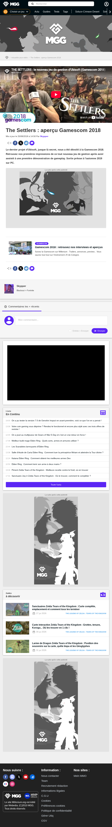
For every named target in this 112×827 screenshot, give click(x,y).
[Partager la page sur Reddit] (26, 143)
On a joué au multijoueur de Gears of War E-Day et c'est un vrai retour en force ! (49, 435)
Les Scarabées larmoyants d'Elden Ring (30, 446)
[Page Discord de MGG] (12, 777)
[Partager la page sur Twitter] (20, 143)
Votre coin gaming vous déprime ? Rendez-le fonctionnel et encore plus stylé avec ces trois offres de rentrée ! (58, 427)
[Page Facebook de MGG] (5, 777)
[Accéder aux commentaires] (31, 143)
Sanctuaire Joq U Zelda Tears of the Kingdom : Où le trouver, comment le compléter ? (51, 476)
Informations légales (53, 790)
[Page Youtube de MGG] (25, 777)
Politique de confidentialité (56, 810)
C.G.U (45, 795)
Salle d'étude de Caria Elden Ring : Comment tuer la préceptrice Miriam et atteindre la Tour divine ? (57, 452)
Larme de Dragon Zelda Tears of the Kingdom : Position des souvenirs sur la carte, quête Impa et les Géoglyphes (65, 644)
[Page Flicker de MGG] (5, 784)
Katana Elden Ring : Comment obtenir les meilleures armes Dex (41, 458)
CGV (44, 820)
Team (44, 780)
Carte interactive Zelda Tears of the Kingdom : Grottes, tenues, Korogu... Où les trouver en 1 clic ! (66, 626)
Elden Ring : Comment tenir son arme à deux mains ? (36, 464)
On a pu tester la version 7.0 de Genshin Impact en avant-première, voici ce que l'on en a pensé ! (57, 420)
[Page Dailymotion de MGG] (32, 777)
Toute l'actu (56, 484)
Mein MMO (80, 775)
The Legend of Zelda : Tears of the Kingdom (86, 613)
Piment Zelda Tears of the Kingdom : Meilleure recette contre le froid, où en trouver (50, 470)
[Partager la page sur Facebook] (15, 143)
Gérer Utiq (47, 815)
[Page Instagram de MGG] (12, 784)
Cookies (46, 800)
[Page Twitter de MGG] (19, 777)
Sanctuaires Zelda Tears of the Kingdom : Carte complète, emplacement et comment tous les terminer (64, 608)
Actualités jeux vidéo (19, 58)
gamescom (42, 243)
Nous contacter (50, 775)
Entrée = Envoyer (81, 331)
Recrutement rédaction (54, 785)
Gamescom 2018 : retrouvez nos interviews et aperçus (69, 247)
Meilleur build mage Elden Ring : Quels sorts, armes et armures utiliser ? (45, 441)
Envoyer (101, 331)
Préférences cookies (53, 805)
